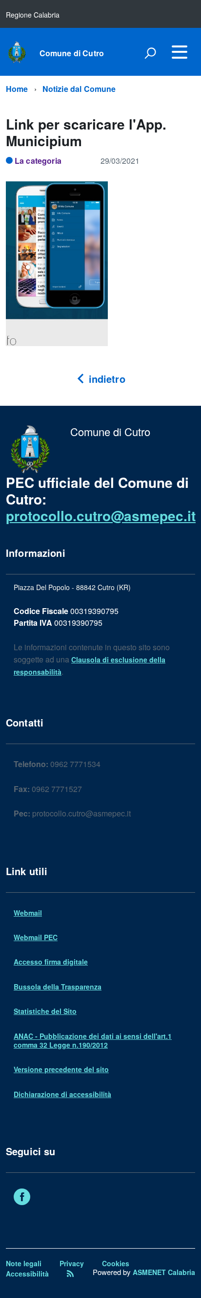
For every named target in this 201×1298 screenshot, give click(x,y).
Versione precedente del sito (61, 1069)
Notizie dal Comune (79, 88)
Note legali (23, 1263)
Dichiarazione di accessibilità (62, 1094)
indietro (105, 379)
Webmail (28, 913)
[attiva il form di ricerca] (150, 53)
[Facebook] (22, 1198)
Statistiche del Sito (45, 1011)
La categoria (38, 160)
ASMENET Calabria (164, 1272)
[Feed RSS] (70, 1273)
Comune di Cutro (72, 53)
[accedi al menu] (179, 52)
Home (17, 88)
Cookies (115, 1263)
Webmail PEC (36, 937)
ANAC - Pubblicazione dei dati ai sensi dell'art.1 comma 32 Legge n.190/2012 (93, 1040)
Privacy (72, 1263)
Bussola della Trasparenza (57, 986)
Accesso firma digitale (51, 962)
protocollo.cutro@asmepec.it (101, 516)
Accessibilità (27, 1273)
